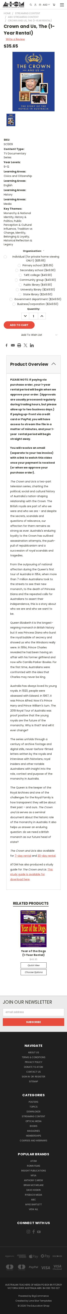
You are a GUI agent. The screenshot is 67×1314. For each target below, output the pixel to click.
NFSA (33, 1175)
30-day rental (46, 856)
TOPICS (34, 1106)
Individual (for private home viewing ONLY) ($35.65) (35, 258)
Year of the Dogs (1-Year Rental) (33, 953)
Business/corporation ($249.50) (37, 304)
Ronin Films (33, 1165)
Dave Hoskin (33, 1190)
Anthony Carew (33, 1180)
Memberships (33, 1135)
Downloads (34, 1111)
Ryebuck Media (33, 1194)
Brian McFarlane (34, 1185)
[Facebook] (6, 345)
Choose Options (33, 972)
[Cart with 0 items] (54, 5)
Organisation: (33, 251)
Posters (33, 1101)
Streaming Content (33, 1116)
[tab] (33, 364)
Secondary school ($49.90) (38, 270)
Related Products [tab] (31, 903)
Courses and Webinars (33, 1140)
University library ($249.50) (37, 289)
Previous (6, 1310)
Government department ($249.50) (37, 299)
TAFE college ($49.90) (38, 275)
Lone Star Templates (40, 1300)
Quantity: (33, 309)
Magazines (33, 1130)
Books (33, 1126)
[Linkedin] (32, 345)
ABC (33, 1199)
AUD (45, 4)
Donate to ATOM (33, 1067)
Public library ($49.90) (38, 285)
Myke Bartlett (33, 1204)
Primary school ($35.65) (38, 265)
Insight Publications (33, 1170)
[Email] (13, 345)
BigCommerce (40, 1295)
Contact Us (33, 1071)
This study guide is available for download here (31, 874)
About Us (33, 1052)
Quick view (33, 965)
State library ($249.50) (37, 294)
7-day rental (23, 856)
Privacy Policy (33, 1062)
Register (40, 1076)
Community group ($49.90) (38, 280)
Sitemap (33, 1081)
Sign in (26, 1076)
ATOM (33, 1161)
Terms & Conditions (33, 1057)
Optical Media (33, 1121)
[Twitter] (25, 345)
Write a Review (15, 39)
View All (33, 1209)
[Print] (19, 345)
